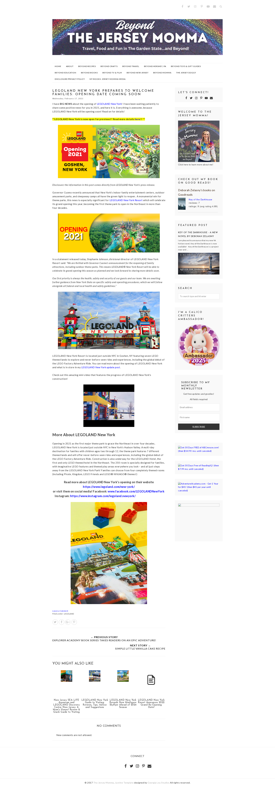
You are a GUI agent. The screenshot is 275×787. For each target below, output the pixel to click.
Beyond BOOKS (89, 72)
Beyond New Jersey (137, 72)
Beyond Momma (162, 72)
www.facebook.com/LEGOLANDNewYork (136, 491)
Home (58, 66)
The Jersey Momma (103, 782)
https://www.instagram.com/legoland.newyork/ (103, 496)
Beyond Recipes (87, 66)
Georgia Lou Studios (158, 782)
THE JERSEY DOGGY (186, 72)
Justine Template (124, 782)
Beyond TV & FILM (112, 72)
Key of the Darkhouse (200, 199)
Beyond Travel (130, 66)
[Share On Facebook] (61, 622)
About (70, 66)
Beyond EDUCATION (65, 72)
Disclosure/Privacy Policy (70, 79)
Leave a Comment (60, 611)
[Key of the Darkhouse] (183, 204)
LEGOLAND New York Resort (126, 200)
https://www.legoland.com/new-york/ (109, 486)
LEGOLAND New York (109, 103)
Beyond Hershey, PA (155, 66)
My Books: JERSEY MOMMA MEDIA (108, 79)
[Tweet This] (55, 622)
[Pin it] (74, 622)
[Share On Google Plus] (68, 622)
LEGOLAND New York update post (100, 367)
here (137, 119)
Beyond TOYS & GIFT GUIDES (186, 66)
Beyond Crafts (109, 66)
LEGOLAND (69, 614)
